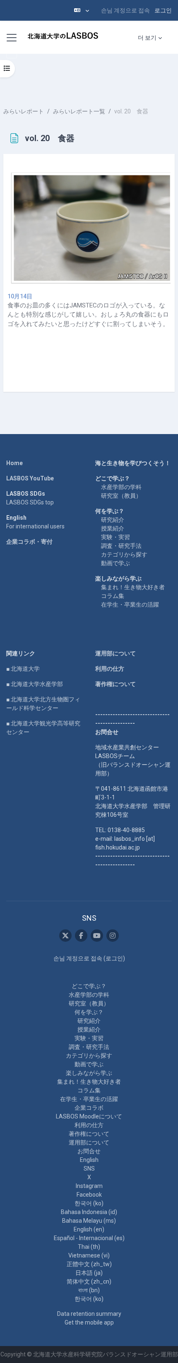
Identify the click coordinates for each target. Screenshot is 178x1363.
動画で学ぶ (115, 563)
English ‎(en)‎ (89, 1229)
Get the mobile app (89, 1322)
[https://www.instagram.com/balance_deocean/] (112, 935)
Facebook (89, 1194)
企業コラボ (89, 1107)
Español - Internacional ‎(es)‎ (89, 1238)
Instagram (89, 1186)
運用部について (115, 653)
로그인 (163, 10)
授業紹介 (112, 528)
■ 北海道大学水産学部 (34, 684)
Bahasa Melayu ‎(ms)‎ (89, 1220)
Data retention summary (89, 1313)
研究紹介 (112, 519)
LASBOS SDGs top (30, 502)
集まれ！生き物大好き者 (133, 587)
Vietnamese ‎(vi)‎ (89, 1255)
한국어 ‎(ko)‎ (89, 1203)
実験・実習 (115, 537)
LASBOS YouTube (30, 478)
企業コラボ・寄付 (29, 541)
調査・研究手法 (121, 545)
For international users (35, 526)
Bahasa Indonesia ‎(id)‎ (89, 1212)
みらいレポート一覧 (79, 111)
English (89, 1160)
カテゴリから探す (124, 554)
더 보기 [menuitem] (147, 37)
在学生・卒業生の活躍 (130, 604)
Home (14, 463)
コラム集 (112, 596)
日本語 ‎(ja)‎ (89, 1272)
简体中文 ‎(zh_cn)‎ (89, 1281)
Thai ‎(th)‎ (89, 1246)
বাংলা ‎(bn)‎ (89, 1290)
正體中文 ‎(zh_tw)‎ (89, 1264)
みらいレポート (23, 111)
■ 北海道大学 (23, 668)
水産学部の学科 (121, 487)
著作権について (115, 684)
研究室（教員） (121, 495)
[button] (81, 10)
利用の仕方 (109, 668)
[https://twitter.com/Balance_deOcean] (65, 935)
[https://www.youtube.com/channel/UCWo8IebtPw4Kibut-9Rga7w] (97, 935)
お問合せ (89, 1151)
